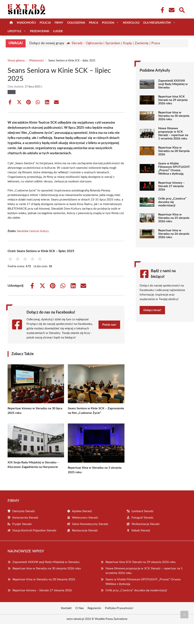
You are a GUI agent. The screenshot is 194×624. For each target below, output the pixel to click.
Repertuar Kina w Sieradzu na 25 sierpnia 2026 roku (173, 218)
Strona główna (16, 60)
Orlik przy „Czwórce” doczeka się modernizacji (172, 202)
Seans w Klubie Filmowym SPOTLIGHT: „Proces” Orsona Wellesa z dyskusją (174, 168)
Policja (45, 22)
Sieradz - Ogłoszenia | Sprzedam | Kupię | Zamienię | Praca (116, 43)
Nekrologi (131, 22)
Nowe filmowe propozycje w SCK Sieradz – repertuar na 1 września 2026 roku (173, 133)
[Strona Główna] (11, 23)
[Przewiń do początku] (184, 614)
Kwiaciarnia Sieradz (25, 517)
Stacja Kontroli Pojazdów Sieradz (34, 530)
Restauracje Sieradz (85, 530)
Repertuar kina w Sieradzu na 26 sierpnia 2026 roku (173, 234)
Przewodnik (39, 31)
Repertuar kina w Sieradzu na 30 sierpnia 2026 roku (173, 116)
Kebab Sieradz (140, 530)
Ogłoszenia (76, 22)
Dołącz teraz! (152, 310)
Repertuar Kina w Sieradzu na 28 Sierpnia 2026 (174, 151)
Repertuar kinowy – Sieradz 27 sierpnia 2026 (171, 186)
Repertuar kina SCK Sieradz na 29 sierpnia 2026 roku (173, 100)
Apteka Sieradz (82, 511)
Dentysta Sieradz (23, 511)
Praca (93, 22)
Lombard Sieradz (142, 511)
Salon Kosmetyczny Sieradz (90, 524)
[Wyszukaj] (181, 9)
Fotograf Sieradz (142, 517)
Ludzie (58, 31)
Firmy (59, 22)
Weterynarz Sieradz (85, 517)
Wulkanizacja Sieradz (145, 524)
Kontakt (66, 608)
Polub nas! (109, 324)
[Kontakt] (171, 10)
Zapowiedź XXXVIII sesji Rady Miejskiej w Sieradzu (173, 84)
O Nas (79, 608)
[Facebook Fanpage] (161, 10)
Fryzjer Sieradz (22, 524)
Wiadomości (26, 22)
